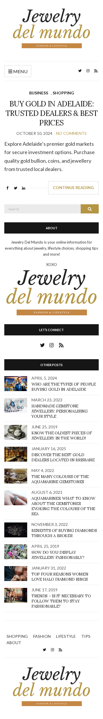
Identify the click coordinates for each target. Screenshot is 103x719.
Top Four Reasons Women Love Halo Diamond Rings (59, 577)
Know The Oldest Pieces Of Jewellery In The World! (61, 435)
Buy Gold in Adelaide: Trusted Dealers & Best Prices (51, 113)
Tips (85, 636)
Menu (19, 71)
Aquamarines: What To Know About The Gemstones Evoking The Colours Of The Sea (63, 506)
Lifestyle (66, 636)
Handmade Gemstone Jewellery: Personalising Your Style (59, 411)
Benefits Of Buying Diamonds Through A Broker (64, 533)
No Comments (71, 133)
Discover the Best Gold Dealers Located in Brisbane (63, 457)
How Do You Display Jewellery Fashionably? (57, 555)
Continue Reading (73, 187)
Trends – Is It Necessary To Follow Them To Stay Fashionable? (61, 601)
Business (38, 92)
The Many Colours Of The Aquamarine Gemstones (60, 479)
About (14, 642)
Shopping (63, 92)
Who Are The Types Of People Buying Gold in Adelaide (63, 387)
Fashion (42, 636)
